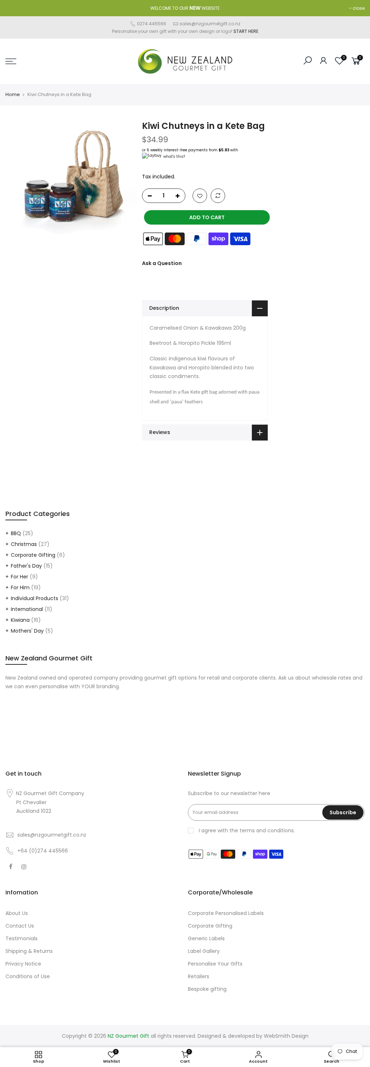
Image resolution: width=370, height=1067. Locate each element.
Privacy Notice (23, 963)
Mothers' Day (27, 630)
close (359, 8)
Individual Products (34, 598)
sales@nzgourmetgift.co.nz (210, 24)
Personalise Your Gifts (215, 963)
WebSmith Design (286, 1036)
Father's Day (26, 565)
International (27, 609)
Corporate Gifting (33, 555)
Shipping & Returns (29, 951)
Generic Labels (206, 938)
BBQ (16, 533)
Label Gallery (204, 951)
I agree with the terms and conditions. (246, 830)
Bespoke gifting (207, 989)
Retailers (198, 976)
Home (12, 94)
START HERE (245, 31)
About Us (16, 913)
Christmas (24, 544)
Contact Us (19, 925)
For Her (19, 576)
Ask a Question (162, 262)
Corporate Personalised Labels (226, 913)
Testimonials (21, 938)
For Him (20, 587)
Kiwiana (20, 620)
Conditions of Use (27, 976)
